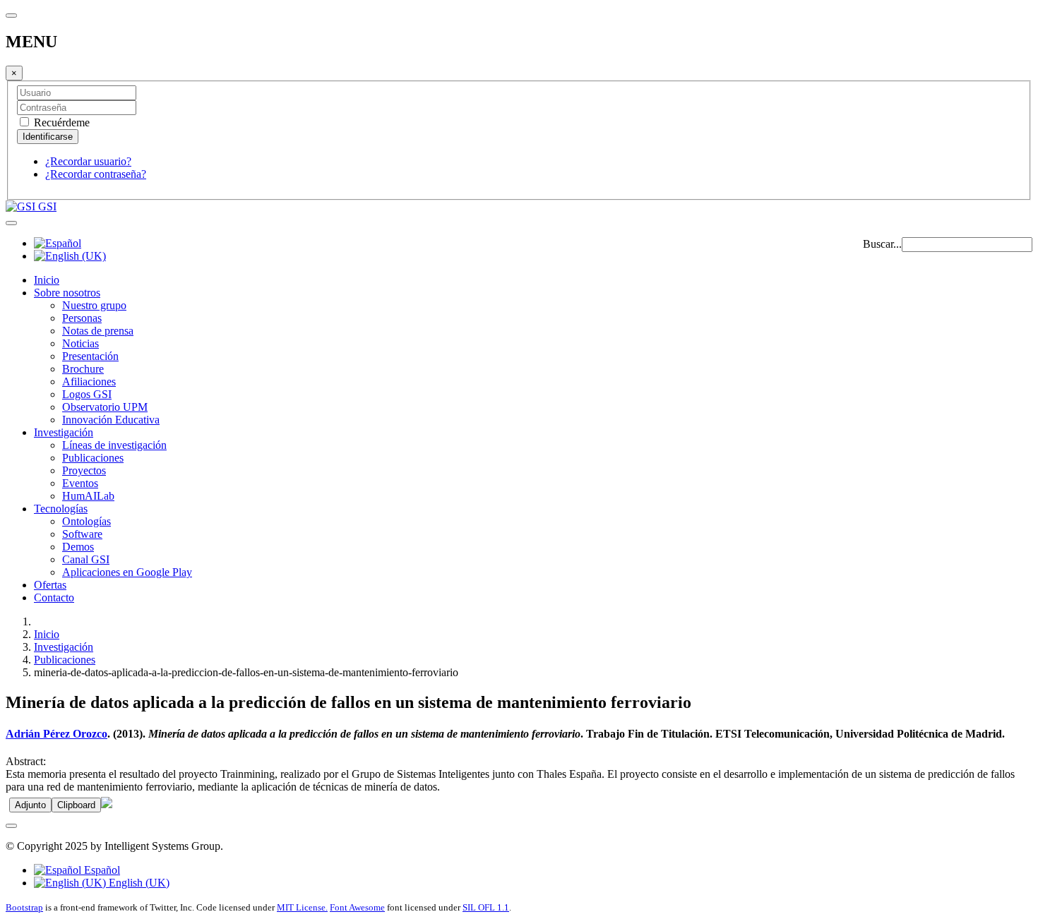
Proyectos (84, 470)
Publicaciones (93, 458)
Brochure (83, 369)
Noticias (80, 343)
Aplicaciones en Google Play (127, 572)
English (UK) (137, 883)
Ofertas (50, 585)
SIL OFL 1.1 (486, 907)
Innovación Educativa (111, 420)
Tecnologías (61, 509)
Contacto (54, 597)
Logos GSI (87, 394)
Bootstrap (24, 907)
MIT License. (302, 907)
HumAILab (88, 496)
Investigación (63, 432)
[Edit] (106, 804)
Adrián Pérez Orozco (56, 734)
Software (82, 534)
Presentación (90, 356)
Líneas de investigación (114, 445)
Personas (82, 318)
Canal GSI (85, 559)
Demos (78, 547)
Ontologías (86, 521)
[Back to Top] (11, 826)
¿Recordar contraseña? (95, 174)
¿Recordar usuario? (88, 161)
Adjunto (30, 805)
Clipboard (76, 805)
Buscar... (882, 244)
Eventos (80, 483)
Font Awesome (357, 907)
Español (100, 870)
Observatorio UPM (105, 407)
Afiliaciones (89, 382)
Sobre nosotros (67, 293)
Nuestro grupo (94, 305)
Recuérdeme (60, 122)
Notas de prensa (97, 331)
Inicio (46, 280)
